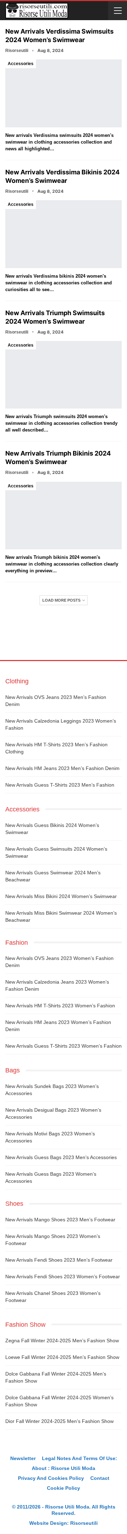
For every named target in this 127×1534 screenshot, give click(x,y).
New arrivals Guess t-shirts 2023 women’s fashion (63, 1046)
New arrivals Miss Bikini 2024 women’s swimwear (61, 896)
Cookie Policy (63, 1488)
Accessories (21, 63)
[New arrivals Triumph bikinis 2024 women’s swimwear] (63, 515)
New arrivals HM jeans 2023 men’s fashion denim (62, 768)
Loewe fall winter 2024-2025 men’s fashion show (62, 1357)
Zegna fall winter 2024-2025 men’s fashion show (62, 1340)
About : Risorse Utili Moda (63, 1468)
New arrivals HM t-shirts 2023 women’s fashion (60, 1005)
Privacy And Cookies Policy (51, 1478)
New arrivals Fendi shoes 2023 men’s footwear (59, 1260)
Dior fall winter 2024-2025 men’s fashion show (59, 1421)
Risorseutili (84, 1523)
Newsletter (23, 1458)
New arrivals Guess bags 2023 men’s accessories (61, 1157)
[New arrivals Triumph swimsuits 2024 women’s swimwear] (63, 375)
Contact (99, 1478)
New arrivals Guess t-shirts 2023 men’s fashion (59, 785)
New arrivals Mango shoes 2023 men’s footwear (60, 1219)
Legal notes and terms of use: (79, 1458)
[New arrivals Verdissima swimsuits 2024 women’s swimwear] (63, 93)
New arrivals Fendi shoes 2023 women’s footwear (62, 1276)
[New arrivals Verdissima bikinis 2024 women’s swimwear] (63, 234)
